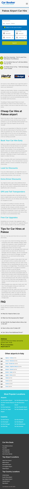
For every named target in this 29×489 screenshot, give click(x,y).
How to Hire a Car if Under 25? (11, 328)
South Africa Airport (7, 477)
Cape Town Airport (7, 460)
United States (5, 475)
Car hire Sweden (19, 426)
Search (14, 43)
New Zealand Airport (7, 479)
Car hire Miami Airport (6, 400)
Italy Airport (5, 483)
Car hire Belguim (19, 422)
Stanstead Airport (6, 464)
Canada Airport (6, 481)
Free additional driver (7, 446)
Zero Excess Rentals (7, 454)
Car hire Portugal (5, 424)
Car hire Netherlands (20, 424)
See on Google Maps (7, 344)
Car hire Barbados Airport (21, 400)
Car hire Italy (4, 426)
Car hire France (5, 419)
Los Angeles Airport (7, 466)
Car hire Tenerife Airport (21, 407)
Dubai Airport (5, 468)
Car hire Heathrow (5, 407)
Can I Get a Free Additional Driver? (12, 332)
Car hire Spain (4, 422)
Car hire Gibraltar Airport (21, 409)
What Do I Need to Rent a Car (11, 313)
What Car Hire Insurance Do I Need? (13, 318)
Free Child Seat (6, 452)
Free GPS (4, 448)
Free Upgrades (6, 450)
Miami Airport (5, 462)
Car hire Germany (19, 419)
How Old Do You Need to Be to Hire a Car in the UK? (14, 323)
